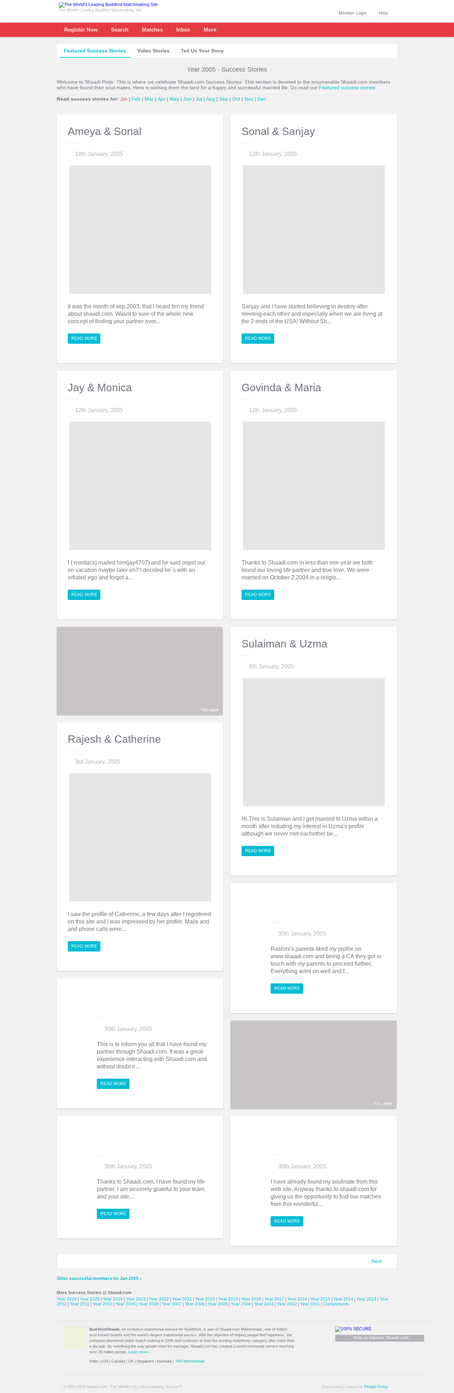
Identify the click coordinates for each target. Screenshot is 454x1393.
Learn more (138, 1352)
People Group (376, 1386)
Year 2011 (79, 1304)
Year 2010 (102, 1304)
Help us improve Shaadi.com (381, 1337)
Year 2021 (182, 1299)
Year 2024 (113, 1299)
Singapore (145, 1361)
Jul (199, 99)
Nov (248, 99)
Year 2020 (205, 1299)
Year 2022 (159, 1299)
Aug (210, 99)
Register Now (81, 30)
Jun (187, 99)
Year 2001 (310, 1304)
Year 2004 (241, 1304)
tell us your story (202, 51)
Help (383, 13)
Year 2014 (343, 1299)
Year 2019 (228, 1299)
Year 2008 (149, 1304)
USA (104, 1361)
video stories (153, 51)
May (174, 99)
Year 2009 (125, 1304)
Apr (161, 99)
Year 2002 (287, 1304)
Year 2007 (172, 1304)
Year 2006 (195, 1304)
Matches (152, 30)
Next (376, 1261)
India (93, 1361)
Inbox (183, 30)
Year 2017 (274, 1299)
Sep (223, 99)
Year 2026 (67, 1299)
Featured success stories (347, 87)
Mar (149, 99)
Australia (164, 1361)
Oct (236, 99)
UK (130, 1361)
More (210, 30)
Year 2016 (297, 1299)
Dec (262, 99)
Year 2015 (320, 1299)
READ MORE (84, 338)
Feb (136, 99)
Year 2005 (218, 1304)
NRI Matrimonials (190, 1361)
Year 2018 (251, 1299)
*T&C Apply (209, 710)
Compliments (336, 1304)
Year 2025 (90, 1299)
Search (119, 30)
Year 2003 (264, 1304)
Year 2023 (136, 1299)
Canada (118, 1361)
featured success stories (95, 51)
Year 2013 (366, 1299)
